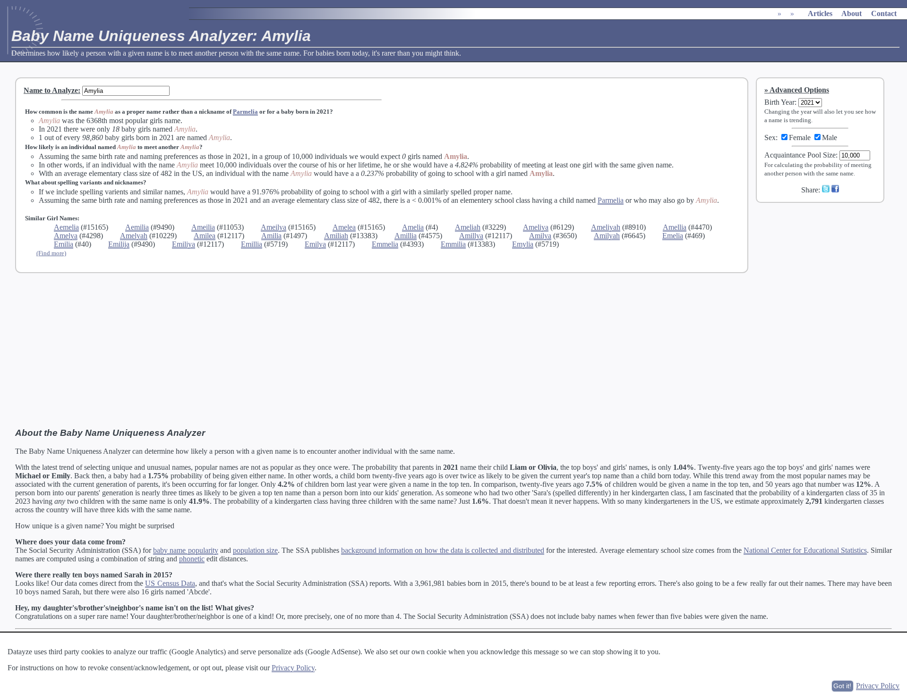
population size (255, 550)
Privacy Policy (293, 668)
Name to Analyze (51, 90)
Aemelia (66, 227)
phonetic (192, 559)
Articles (820, 13)
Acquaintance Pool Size (800, 155)
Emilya (315, 244)
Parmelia (245, 111)
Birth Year (779, 102)
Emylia (522, 244)
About (851, 13)
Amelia (413, 227)
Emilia (63, 244)
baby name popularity (185, 550)
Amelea (344, 227)
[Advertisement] (826, 273)
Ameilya (273, 227)
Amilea (204, 236)
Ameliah (467, 227)
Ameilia (203, 227)
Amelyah (133, 236)
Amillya (471, 236)
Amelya (65, 236)
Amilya (540, 236)
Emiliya (183, 244)
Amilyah (607, 236)
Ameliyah (605, 227)
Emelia (672, 236)
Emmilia (453, 244)
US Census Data (170, 583)
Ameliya (535, 227)
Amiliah (336, 236)
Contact (884, 13)
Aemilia (137, 227)
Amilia (271, 236)
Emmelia (385, 244)
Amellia (674, 227)
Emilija (118, 244)
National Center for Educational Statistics (805, 550)
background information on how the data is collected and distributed (442, 550)
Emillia (251, 244)
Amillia (405, 236)
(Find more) (51, 253)
